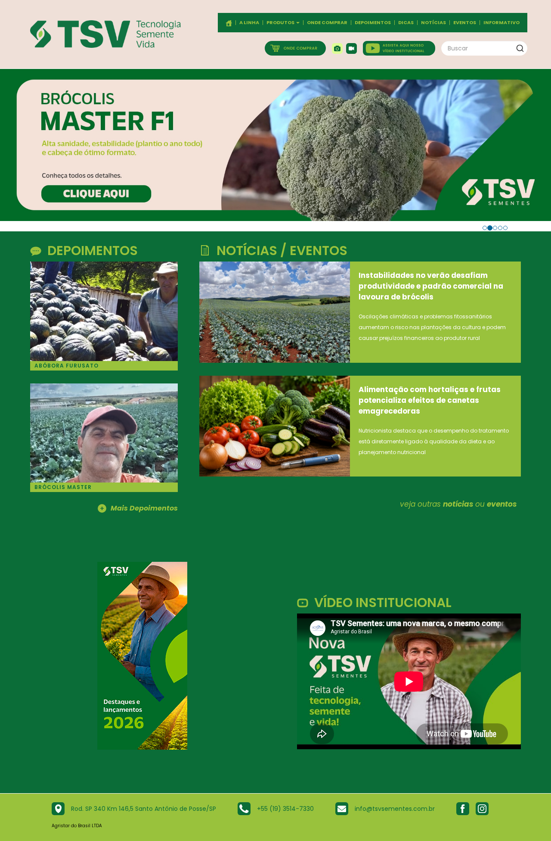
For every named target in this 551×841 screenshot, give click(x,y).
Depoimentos (373, 22)
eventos (502, 504)
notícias (458, 504)
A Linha (249, 22)
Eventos (464, 22)
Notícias (433, 22)
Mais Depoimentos (138, 509)
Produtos (280, 22)
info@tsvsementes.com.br (395, 808)
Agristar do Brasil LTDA (77, 825)
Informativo (501, 22)
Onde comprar (327, 22)
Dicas (406, 22)
